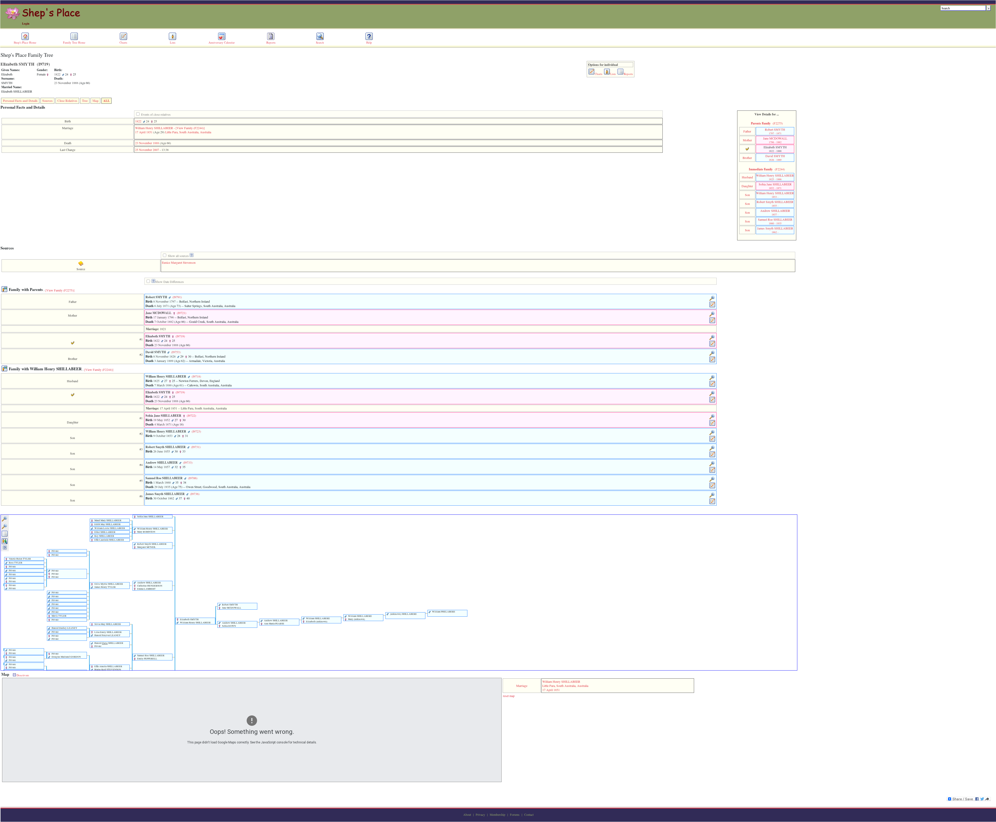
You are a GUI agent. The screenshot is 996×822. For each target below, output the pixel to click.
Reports (270, 42)
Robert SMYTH (775, 131)
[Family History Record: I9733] (712, 472)
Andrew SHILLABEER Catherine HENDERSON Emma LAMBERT (149, 585)
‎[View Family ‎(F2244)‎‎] (190, 128)
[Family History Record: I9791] (712, 306)
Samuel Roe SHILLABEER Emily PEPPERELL (150, 657)
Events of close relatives (156, 114)
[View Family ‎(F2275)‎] (59, 290)
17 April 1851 (144, 132)
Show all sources (178, 256)
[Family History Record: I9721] (712, 322)
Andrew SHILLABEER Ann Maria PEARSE (276, 622)
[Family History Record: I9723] (712, 441)
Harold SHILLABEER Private (108, 645)
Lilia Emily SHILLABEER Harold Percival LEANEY (108, 634)
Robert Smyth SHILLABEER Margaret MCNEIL (152, 545)
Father (747, 131)
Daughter (747, 186)
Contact (529, 814)
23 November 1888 (147, 143)
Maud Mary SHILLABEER (107, 520)
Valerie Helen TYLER (19, 558)
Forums (515, 814)
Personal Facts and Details (20, 101)
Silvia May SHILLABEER (107, 624)
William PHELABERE (443, 611)
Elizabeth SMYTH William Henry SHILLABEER (195, 621)
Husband (747, 177)
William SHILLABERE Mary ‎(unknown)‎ (360, 618)
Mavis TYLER (58, 615)
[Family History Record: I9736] (712, 503)
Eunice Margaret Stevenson (179, 262)
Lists (172, 42)
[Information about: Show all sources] (191, 256)
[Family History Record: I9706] (712, 487)
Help (369, 42)
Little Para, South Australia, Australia (188, 132)
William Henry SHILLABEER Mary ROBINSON (152, 530)
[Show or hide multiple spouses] (5, 543)
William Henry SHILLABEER (154, 128)
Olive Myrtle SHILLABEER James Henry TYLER (108, 585)
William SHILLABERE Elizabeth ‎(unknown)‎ (318, 620)
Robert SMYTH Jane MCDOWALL (231, 606)
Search (320, 42)
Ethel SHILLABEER (104, 532)
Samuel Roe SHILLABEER (775, 221)
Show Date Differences (169, 282)
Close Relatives (67, 101)
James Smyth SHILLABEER (775, 230)
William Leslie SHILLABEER (109, 528)
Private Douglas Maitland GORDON (66, 655)
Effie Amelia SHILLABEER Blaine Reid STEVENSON (108, 668)
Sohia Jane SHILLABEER (775, 186)
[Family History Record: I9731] (712, 456)
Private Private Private (55, 574)
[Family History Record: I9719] (712, 346)
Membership (497, 814)
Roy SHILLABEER (104, 536)
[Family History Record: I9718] (712, 386)
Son (747, 195)
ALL (106, 101)
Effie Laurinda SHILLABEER (109, 539)
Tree (85, 101)
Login (25, 24)
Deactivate (22, 675)
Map (95, 101)
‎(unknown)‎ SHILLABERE (403, 614)
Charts (123, 42)
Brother (747, 158)
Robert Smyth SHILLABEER (775, 203)
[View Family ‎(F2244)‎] (98, 369)
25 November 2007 (147, 150)
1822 (138, 121)
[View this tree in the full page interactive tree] (5, 536)
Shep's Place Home (25, 42)
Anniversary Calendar (222, 42)
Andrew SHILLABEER (775, 212)
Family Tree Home (74, 42)
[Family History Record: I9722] (712, 425)
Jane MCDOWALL (775, 140)
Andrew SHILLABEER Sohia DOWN (234, 624)
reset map (509, 696)
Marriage (521, 686)
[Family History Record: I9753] (712, 361)
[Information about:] (153, 282)
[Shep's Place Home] (43, 19)
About (467, 814)
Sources (47, 101)
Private (55, 551)
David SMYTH (775, 158)
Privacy (480, 814)
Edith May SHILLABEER (107, 524)
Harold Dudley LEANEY (64, 628)
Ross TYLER (15, 562)
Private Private (12, 580)
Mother (747, 140)
